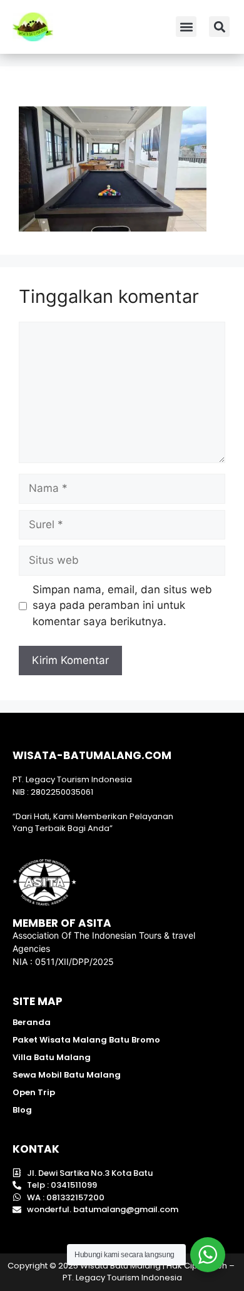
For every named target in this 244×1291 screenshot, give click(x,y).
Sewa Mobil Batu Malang (67, 1075)
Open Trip (34, 1092)
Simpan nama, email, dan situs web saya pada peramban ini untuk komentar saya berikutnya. (122, 605)
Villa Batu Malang (52, 1057)
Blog (22, 1110)
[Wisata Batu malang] (33, 27)
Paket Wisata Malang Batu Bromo (86, 1040)
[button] (186, 26)
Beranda (32, 1022)
